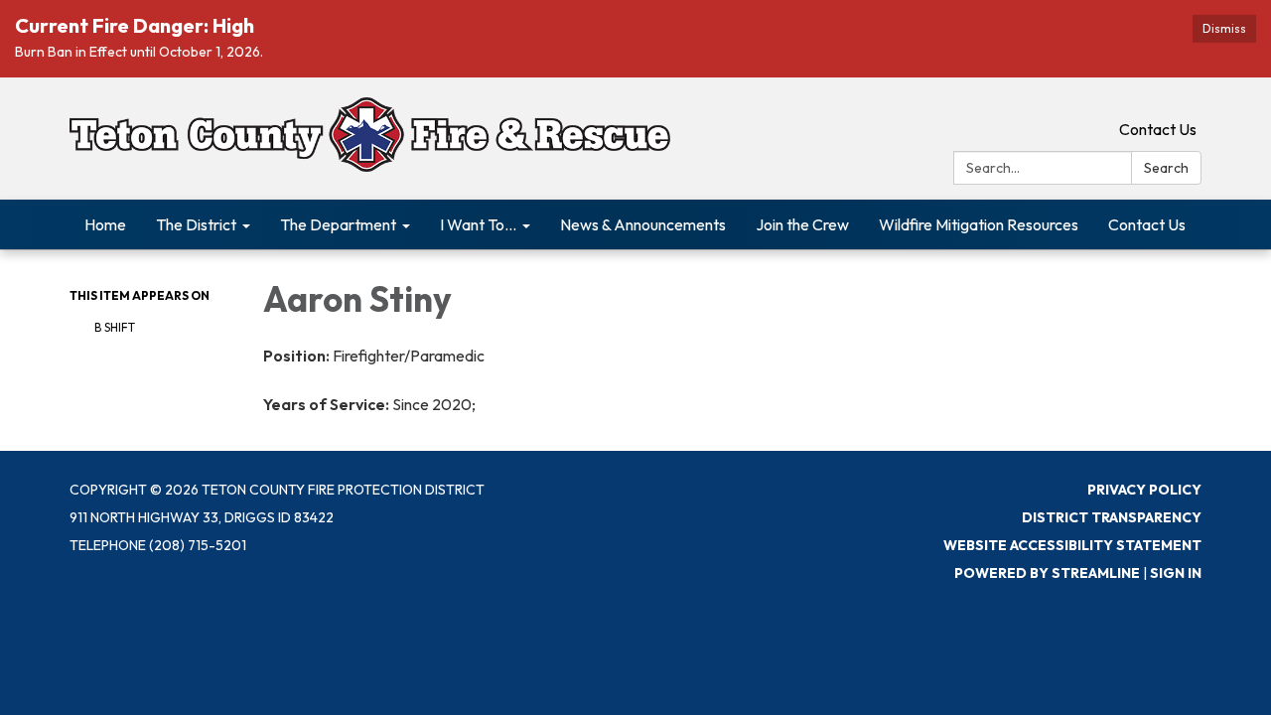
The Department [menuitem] (338, 224)
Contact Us (1158, 129)
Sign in (1175, 573)
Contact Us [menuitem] (1147, 224)
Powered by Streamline (1047, 573)
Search (1166, 168)
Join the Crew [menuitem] (802, 224)
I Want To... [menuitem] (478, 224)
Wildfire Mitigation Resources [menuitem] (978, 224)
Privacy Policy (1144, 490)
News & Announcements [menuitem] (643, 224)
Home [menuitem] (105, 224)
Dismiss (1224, 28)
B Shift (114, 327)
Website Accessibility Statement (1072, 545)
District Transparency (1111, 517)
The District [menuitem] (196, 224)
